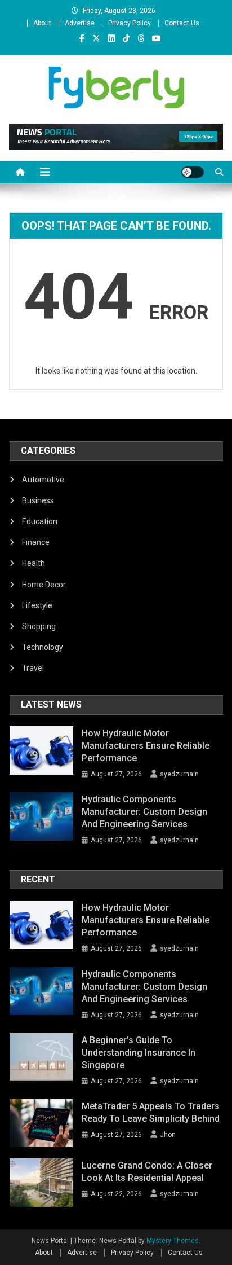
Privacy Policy (129, 23)
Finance (36, 542)
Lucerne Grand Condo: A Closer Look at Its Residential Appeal (147, 1171)
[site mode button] (192, 172)
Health (33, 563)
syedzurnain (179, 774)
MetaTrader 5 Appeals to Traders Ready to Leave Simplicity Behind (151, 1112)
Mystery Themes (172, 1241)
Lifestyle (37, 605)
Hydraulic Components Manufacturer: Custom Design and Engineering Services (144, 811)
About (42, 23)
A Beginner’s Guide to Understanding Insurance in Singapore (138, 1052)
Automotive (43, 479)
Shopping (39, 626)
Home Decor (44, 584)
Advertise (80, 23)
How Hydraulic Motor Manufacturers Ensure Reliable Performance (145, 745)
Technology (42, 647)
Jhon (168, 1135)
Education (39, 521)
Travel (33, 668)
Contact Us (181, 23)
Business (38, 500)
